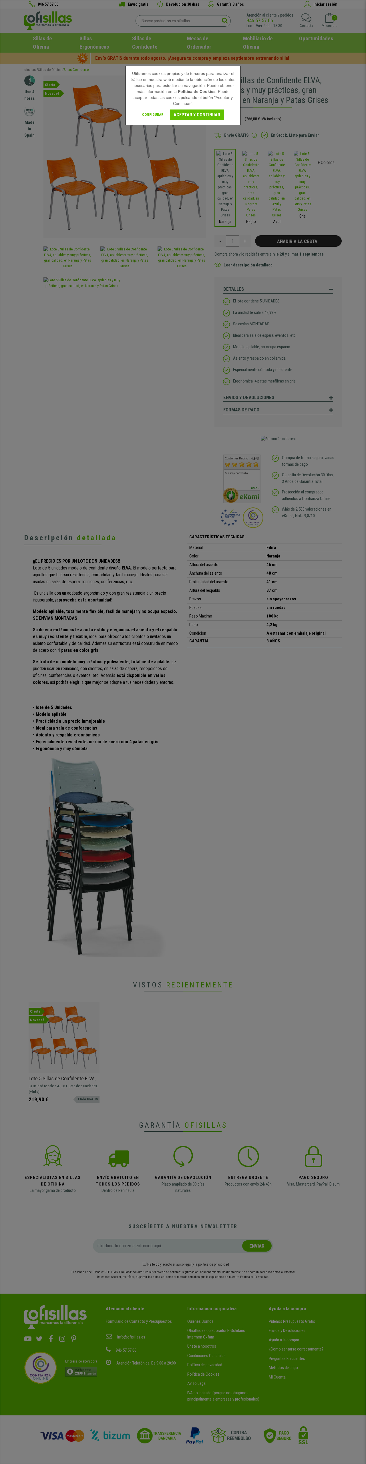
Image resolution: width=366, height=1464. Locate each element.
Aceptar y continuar (197, 114)
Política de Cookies (197, 91)
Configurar (152, 114)
